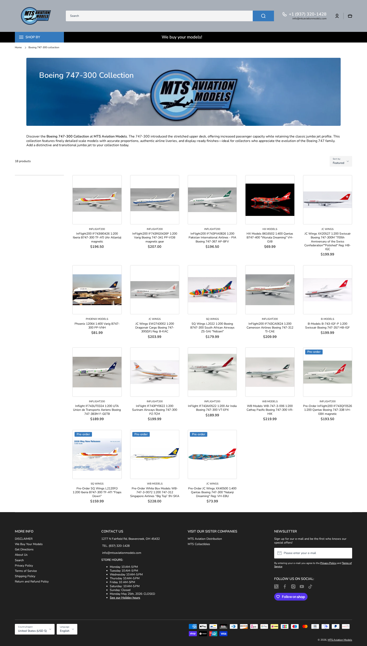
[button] (350, 16)
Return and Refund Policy (32, 581)
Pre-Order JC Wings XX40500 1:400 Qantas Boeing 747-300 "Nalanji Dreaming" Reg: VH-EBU (212, 492)
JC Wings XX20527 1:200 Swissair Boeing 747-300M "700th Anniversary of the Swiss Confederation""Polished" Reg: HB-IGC (327, 241)
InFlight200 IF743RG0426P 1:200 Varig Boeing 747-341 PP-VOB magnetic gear (154, 237)
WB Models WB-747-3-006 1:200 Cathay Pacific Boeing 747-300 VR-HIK (270, 410)
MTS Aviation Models (340, 640)
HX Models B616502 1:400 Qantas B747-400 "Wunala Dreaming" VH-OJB (270, 237)
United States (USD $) (32, 631)
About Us (21, 555)
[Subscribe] (347, 553)
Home (18, 47)
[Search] (263, 16)
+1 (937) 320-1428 (307, 14)
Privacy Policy (24, 566)
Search (19, 560)
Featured (338, 163)
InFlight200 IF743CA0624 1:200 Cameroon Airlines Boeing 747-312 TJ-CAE (270, 327)
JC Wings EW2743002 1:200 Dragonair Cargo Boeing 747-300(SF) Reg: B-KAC (154, 327)
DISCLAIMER (23, 539)
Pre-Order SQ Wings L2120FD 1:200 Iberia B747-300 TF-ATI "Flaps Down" (97, 492)
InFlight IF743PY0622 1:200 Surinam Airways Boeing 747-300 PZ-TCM (154, 410)
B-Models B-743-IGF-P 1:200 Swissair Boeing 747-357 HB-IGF (327, 326)
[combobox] (170, 16)
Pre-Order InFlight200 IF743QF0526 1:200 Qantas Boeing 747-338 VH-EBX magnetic (327, 410)
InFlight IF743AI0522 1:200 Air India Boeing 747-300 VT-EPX (212, 408)
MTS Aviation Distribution (205, 539)
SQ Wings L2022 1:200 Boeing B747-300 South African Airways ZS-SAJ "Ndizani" (212, 327)
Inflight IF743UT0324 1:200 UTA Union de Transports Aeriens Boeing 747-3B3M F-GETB (97, 410)
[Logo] (36, 16)
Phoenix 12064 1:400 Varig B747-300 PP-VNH (97, 326)
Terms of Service (26, 571)
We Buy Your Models (29, 544)
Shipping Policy (25, 576)
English (64, 631)
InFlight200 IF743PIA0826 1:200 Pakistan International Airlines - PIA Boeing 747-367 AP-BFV (212, 237)
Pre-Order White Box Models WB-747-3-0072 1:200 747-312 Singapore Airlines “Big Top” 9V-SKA (154, 492)
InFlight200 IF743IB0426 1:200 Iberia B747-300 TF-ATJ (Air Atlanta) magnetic (97, 237)
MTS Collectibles (199, 544)
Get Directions (24, 549)
